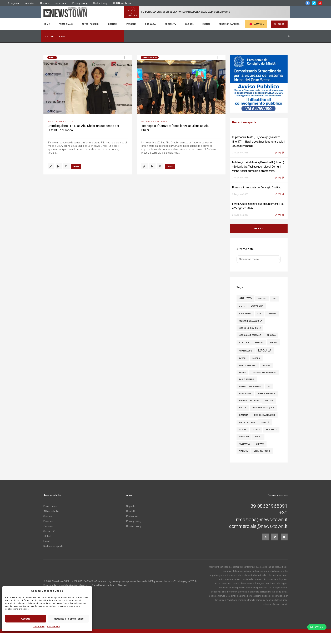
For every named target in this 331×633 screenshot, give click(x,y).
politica (269, 401)
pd (269, 386)
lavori (242, 358)
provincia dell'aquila (263, 408)
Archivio (258, 228)
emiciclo (259, 343)
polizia (242, 408)
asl (274, 299)
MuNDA (242, 372)
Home (46, 24)
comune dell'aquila (250, 321)
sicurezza (271, 430)
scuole (256, 430)
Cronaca (150, 24)
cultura (244, 342)
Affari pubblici (90, 24)
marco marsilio (247, 365)
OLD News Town (122, 3)
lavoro (256, 358)
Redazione (61, 3)
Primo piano (66, 24)
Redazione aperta (229, 24)
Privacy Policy (53, 626)
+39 (283, 513)
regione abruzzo (264, 415)
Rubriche (29, 3)
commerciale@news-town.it (258, 526)
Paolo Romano (246, 379)
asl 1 (242, 306)
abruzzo (245, 298)
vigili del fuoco (262, 451)
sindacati (244, 437)
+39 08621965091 (268, 506)
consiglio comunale (249, 328)
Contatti (44, 3)
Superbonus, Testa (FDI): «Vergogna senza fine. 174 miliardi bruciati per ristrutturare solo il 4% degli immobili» (258, 140)
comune (272, 313)
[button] (124, 57)
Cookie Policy (39, 626)
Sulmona (244, 444)
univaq (260, 444)
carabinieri (245, 314)
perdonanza (245, 394)
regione (243, 415)
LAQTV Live (258, 24)
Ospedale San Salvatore (264, 372)
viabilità (243, 451)
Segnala (14, 3)
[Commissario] (259, 84)
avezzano (257, 306)
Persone (131, 24)
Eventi (206, 24)
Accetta (26, 618)
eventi (273, 342)
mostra (266, 365)
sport (258, 437)
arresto (262, 299)
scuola (242, 430)
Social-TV (170, 24)
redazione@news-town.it (262, 520)
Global (189, 24)
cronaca (271, 335)
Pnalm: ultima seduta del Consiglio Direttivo (256, 186)
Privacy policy (134, 521)
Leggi (76, 166)
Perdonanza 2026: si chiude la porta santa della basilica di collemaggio (185, 12)
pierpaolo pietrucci (249, 401)
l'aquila (264, 350)
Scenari (112, 24)
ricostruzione (247, 422)
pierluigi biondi (266, 393)
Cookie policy (133, 526)
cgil (259, 314)
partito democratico (250, 386)
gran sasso (245, 351)
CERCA (281, 24)
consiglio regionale (250, 335)
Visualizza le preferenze (68, 618)
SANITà (265, 422)
